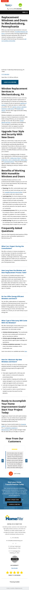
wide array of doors (16, 158)
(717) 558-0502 (18, 9)
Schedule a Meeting (14, 504)
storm (10, 160)
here (25, 351)
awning (14, 107)
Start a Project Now (13, 499)
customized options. (9, 161)
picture (19, 107)
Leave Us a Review (10, 82)
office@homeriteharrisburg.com (15, 540)
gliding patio (24, 160)
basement (4, 108)
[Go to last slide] (2, 460)
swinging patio (16, 160)
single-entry (4, 160)
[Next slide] (26, 460)
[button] (25, 12)
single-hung (10, 108)
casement (23, 107)
